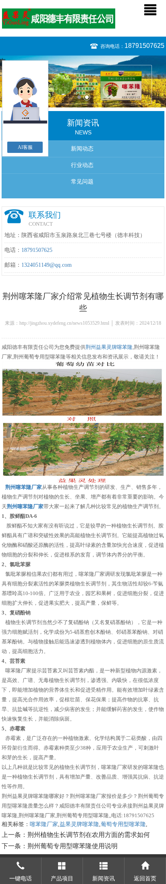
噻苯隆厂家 (44, 824)
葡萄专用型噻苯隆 (123, 824)
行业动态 (82, 165)
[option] (83, 81)
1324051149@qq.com (46, 265)
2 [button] (87, 97)
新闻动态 (82, 149)
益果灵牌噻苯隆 (79, 824)
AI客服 (25, 147)
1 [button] (79, 97)
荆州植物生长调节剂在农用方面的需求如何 (88, 834)
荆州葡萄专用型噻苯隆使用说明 (72, 846)
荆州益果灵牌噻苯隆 (109, 347)
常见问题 (82, 182)
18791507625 (144, 45)
